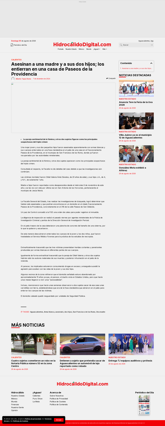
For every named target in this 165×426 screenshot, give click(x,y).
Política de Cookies (58, 401)
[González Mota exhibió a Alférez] (136, 153)
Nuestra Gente (17, 407)
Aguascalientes (36, 312)
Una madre (100, 312)
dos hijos (68, 312)
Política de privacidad (33, 419)
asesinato (59, 312)
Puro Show (37, 399)
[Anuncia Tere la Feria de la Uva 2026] (136, 88)
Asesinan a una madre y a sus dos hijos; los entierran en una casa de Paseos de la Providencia (137, 68)
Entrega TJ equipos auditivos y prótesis (130, 360)
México (14, 399)
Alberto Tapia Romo (23, 79)
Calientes (16, 60)
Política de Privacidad (59, 399)
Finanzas (15, 404)
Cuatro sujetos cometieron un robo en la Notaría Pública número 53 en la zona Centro (33, 363)
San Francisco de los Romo (84, 312)
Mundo (14, 401)
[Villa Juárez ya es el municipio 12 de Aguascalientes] (136, 121)
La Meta (36, 401)
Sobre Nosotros (57, 396)
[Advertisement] (78, 19)
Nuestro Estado (127, 99)
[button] (59, 420)
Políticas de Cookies (20, 421)
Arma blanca (49, 312)
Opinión (14, 410)
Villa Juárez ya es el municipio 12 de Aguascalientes (135, 136)
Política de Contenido (59, 404)
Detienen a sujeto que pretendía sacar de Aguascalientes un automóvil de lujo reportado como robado (82, 363)
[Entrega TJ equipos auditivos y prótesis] (131, 344)
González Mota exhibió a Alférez (132, 169)
